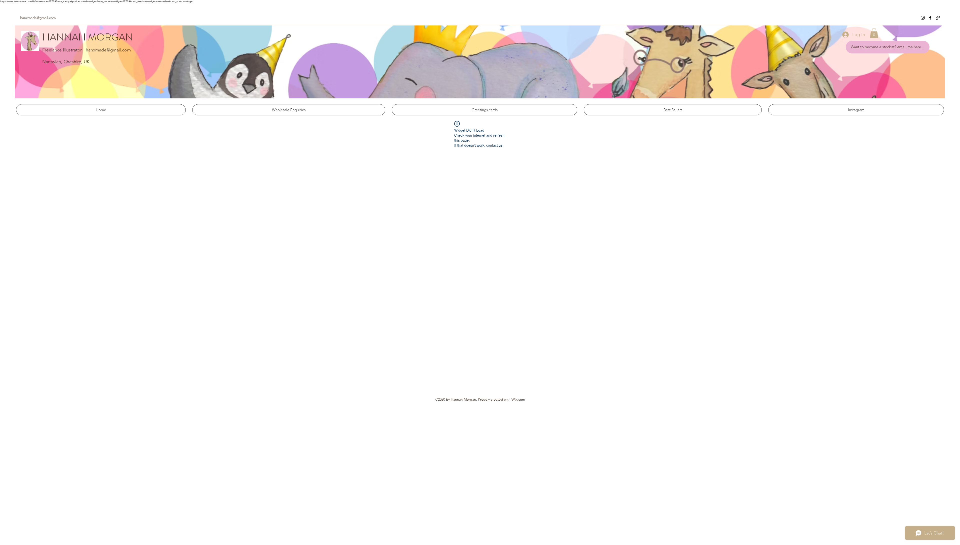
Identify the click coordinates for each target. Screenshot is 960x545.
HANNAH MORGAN (87, 37)
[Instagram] (922, 17)
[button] (874, 33)
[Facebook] (930, 17)
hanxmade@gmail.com (38, 17)
